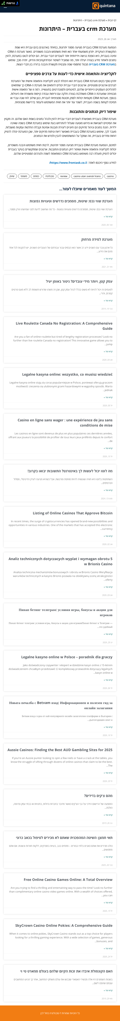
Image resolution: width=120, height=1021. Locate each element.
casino (110, 176)
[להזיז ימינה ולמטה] (4, 4)
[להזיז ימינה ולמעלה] (4, 2)
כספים (36, 176)
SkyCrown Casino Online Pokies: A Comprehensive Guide (63, 925)
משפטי (24, 176)
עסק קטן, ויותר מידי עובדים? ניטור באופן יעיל (79, 281)
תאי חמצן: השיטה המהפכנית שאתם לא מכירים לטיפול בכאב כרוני (64, 837)
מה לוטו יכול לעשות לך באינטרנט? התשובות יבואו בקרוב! (69, 470)
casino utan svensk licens (87, 176)
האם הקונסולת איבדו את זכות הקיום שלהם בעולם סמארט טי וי (66, 971)
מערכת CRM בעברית (102, 64)
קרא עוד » (108, 216)
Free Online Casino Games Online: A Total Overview (68, 879)
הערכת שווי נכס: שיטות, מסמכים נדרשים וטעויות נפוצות (71, 201)
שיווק (12, 176)
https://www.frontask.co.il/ (68, 162)
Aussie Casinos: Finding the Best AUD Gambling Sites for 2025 (60, 749)
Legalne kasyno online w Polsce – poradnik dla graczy (66, 656)
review (63, 176)
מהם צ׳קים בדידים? (98, 795)
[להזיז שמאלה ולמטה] (2, 4)
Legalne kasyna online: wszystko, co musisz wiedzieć (67, 374)
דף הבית (112, 20)
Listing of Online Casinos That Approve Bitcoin (72, 513)
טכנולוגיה (49, 176)
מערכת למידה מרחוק (96, 239)
